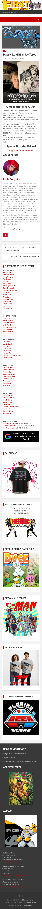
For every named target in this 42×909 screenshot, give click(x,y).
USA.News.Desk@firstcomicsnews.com (13, 862)
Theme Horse (31, 903)
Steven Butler (8, 357)
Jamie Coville (8, 344)
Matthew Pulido (8, 299)
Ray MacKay (7, 351)
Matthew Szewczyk (10, 423)
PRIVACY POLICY (10, 903)
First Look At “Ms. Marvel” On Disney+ (23, 257)
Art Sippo (6, 342)
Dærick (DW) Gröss (10, 290)
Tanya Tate (7, 306)
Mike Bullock (7, 329)
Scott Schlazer (8, 411)
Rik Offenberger (8, 428)
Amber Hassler (8, 275)
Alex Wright (7, 272)
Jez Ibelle (6, 404)
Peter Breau (7, 383)
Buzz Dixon (7, 318)
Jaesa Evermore (9, 376)
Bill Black (6, 281)
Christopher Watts (9, 286)
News (5, 51)
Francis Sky (7, 372)
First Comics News (26, 900)
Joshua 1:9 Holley (9, 327)
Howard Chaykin (9, 323)
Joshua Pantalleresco (11, 407)
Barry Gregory (8, 277)
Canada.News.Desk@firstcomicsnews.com (15, 875)
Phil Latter (6, 385)
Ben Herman (7, 279)
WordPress (28, 905)
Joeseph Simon (8, 379)
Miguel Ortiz (7, 301)
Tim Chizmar (7, 308)
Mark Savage (7, 297)
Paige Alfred (7, 304)
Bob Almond (7, 284)
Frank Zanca (7, 400)
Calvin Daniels (8, 395)
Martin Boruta (8, 381)
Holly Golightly (19, 58)
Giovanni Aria (7, 402)
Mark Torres (7, 348)
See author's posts (13, 229)
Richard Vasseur (9, 426)
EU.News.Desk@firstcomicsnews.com (13, 886)
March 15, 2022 (8, 58)
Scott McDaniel (8, 332)
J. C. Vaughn (7, 325)
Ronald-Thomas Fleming (12, 355)
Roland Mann (7, 353)
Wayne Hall (7, 413)
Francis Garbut (8, 398)
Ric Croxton (7, 409)
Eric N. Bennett (8, 370)
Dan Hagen (7, 292)
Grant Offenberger (9, 374)
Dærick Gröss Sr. (9, 288)
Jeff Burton (7, 346)
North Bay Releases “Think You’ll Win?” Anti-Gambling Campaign (21, 249)
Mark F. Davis (7, 295)
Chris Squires (8, 367)
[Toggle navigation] (4, 19)
